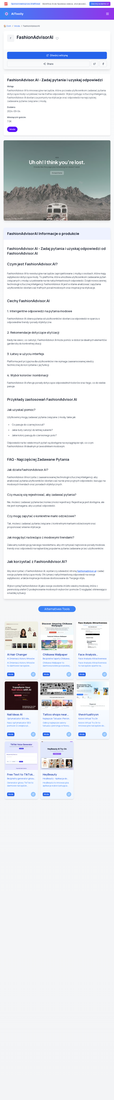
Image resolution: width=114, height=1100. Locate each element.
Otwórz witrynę (59, 55)
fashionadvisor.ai (86, 571)
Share (50, 63)
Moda (17, 25)
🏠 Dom (7, 25)
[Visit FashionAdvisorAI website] (57, 180)
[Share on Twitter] (94, 64)
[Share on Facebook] (103, 64)
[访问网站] (33, 674)
